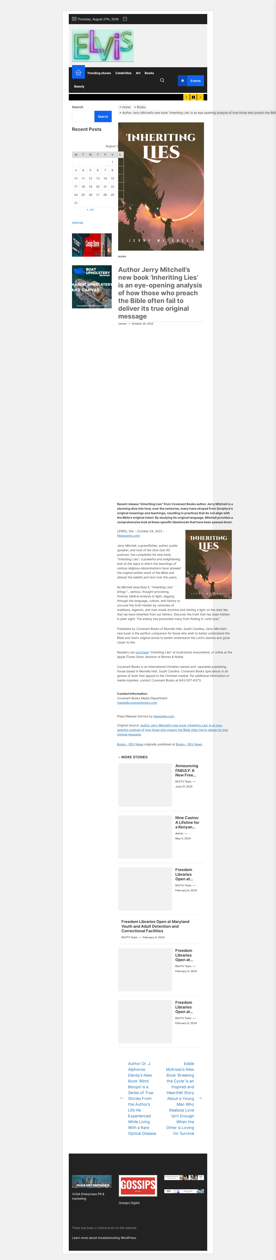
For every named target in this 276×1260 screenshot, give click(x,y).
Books (149, 73)
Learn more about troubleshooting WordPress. (104, 1238)
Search (77, 107)
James (122, 323)
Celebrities (123, 73)
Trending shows (99, 73)
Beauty (79, 86)
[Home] (78, 73)
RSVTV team (183, 781)
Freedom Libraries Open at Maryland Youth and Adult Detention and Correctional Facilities (155, 926)
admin (179, 833)
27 (98, 195)
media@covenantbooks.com (137, 702)
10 (76, 178)
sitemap (77, 222)
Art (138, 73)
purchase (142, 652)
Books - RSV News (130, 744)
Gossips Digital (129, 1203)
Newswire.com (128, 535)
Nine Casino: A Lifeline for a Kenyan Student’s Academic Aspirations (187, 829)
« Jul (90, 209)
